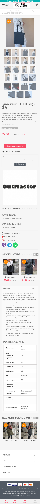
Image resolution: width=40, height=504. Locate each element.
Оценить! (21, 164)
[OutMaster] (21, 5)
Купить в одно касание (15, 146)
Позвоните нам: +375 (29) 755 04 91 (20, 1)
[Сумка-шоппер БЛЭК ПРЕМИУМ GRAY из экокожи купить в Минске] (7, 52)
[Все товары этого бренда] (20, 187)
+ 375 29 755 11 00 (9, 240)
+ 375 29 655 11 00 (9, 237)
